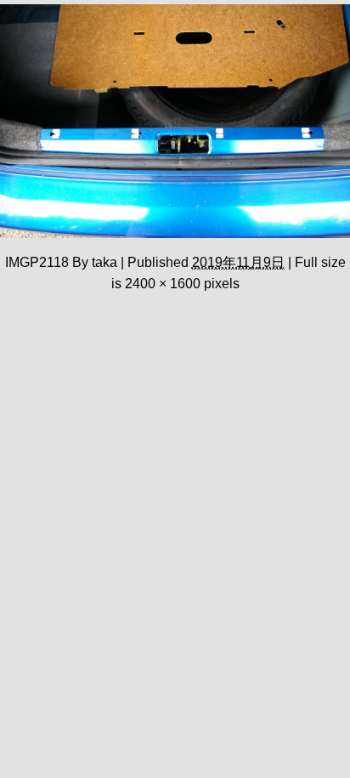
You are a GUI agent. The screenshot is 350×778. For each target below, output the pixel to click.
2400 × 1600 (162, 283)
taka (104, 262)
